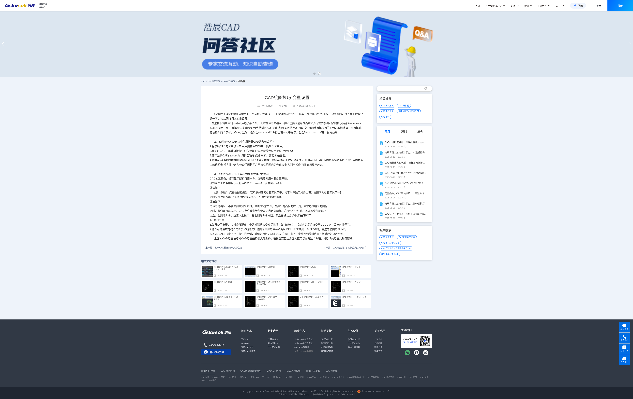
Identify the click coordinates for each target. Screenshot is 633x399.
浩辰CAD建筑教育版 (303, 339)
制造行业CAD (274, 343)
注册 (620, 5)
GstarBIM (245, 343)
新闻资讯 (378, 351)
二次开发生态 (354, 343)
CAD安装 (311, 377)
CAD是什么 (324, 377)
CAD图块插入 (387, 106)
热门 (404, 131)
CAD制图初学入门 (355, 377)
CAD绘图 (223, 118)
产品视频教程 (327, 347)
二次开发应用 (274, 347)
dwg (203, 380)
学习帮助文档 (327, 343)
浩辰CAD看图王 (248, 351)
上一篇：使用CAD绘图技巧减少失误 (223, 247)
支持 (513, 5)
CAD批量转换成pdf (389, 254)
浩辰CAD (245, 339)
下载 (580, 5)
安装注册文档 (327, 339)
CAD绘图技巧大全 (306, 106)
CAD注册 (401, 377)
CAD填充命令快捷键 (390, 243)
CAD (203, 81)
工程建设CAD (274, 339)
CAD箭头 (385, 117)
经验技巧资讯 (327, 351)
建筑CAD (277, 377)
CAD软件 (341, 394)
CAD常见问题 (229, 81)
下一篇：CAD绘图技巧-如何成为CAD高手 (345, 247)
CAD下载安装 (373, 377)
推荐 (388, 131)
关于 (558, 5)
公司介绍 (378, 339)
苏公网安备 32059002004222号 (375, 391)
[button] (314, 73)
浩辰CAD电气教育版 (303, 343)
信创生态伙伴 (354, 339)
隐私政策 (293, 394)
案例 (526, 5)
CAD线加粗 (404, 106)
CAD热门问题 (214, 81)
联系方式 (378, 347)
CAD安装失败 (387, 237)
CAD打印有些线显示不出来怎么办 (396, 248)
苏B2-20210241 (350, 391)
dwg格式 (212, 380)
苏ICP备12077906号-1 (308, 391)
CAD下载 (351, 394)
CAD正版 (232, 377)
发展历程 (378, 343)
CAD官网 (413, 377)
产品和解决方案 (493, 5)
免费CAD (243, 377)
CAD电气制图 (387, 111)
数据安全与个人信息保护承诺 (312, 394)
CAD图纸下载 (388, 377)
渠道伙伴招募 (354, 347)
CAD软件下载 (218, 377)
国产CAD (266, 377)
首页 (477, 5)
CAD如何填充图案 (407, 237)
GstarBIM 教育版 (301, 347)
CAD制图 (205, 377)
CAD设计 (289, 377)
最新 (420, 131)
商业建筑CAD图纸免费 (409, 111)
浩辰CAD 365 (247, 347)
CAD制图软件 (338, 377)
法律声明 (283, 394)
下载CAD (255, 377)
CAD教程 (300, 377)
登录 (599, 5)
